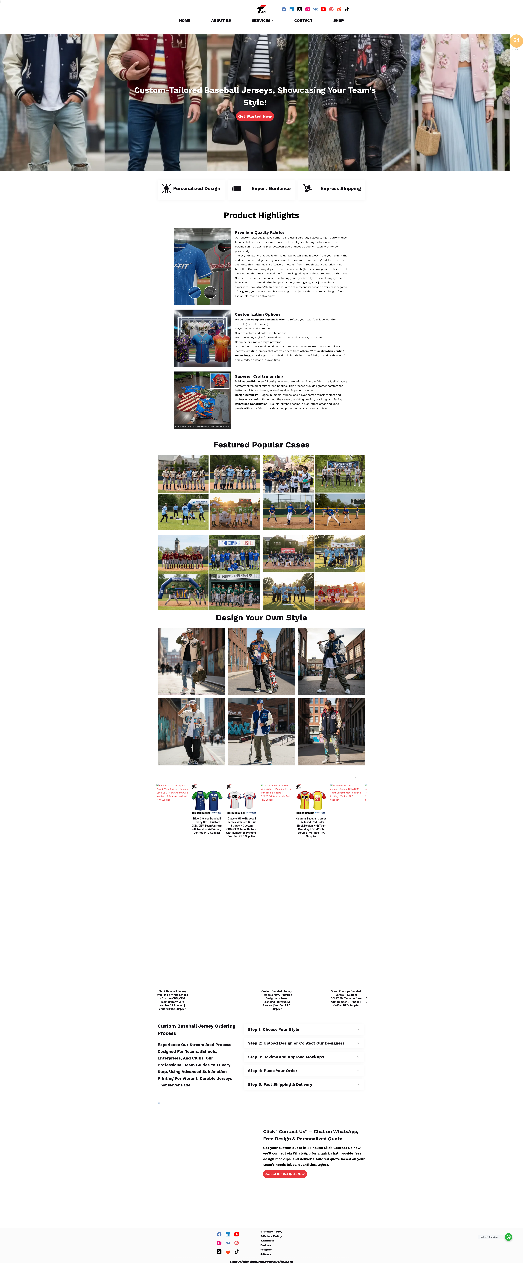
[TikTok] (347, 9)
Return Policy (272, 1236)
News (267, 1254)
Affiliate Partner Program (267, 1245)
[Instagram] (307, 9)
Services (261, 20)
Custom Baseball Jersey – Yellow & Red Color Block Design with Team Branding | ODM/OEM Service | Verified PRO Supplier (311, 827)
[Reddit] (339, 9)
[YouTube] (323, 9)
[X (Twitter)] (299, 9)
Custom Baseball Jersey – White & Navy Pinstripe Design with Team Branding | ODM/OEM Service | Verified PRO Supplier (276, 1000)
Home (184, 20)
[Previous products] (355, 777)
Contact (303, 20)
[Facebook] (284, 9)
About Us (221, 20)
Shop (338, 20)
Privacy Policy (272, 1231)
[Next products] (364, 777)
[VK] (315, 9)
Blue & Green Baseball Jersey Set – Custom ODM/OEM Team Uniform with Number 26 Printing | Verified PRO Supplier (207, 825)
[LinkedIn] (292, 9)
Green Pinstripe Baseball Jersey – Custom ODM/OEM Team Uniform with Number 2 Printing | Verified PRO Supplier (346, 998)
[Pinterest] (331, 9)
